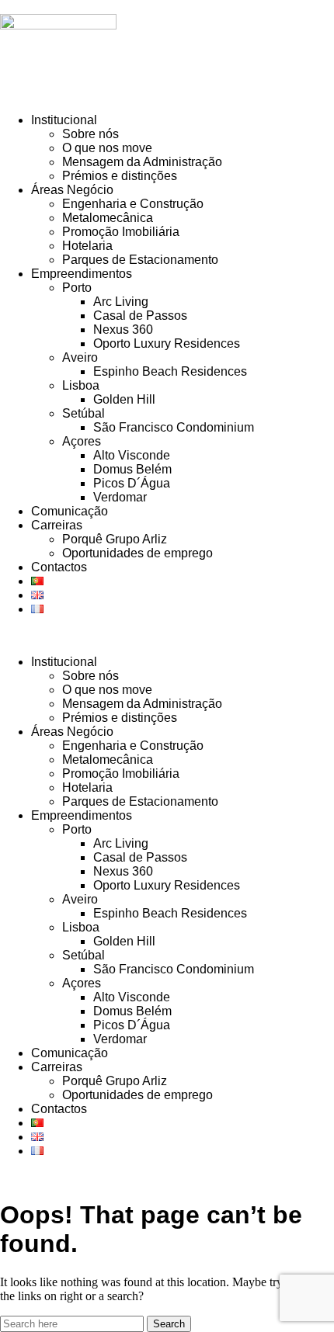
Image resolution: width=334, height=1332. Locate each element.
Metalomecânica (107, 217)
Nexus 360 (123, 329)
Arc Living (120, 301)
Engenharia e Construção (133, 203)
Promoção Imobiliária (120, 231)
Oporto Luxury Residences (166, 343)
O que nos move (107, 147)
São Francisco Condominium (173, 427)
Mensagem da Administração (142, 161)
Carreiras (56, 525)
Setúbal (83, 413)
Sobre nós (90, 133)
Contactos (59, 567)
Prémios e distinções (119, 175)
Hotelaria (87, 245)
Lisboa (80, 385)
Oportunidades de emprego (137, 553)
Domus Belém (132, 469)
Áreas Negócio (72, 189)
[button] (167, 636)
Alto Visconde (131, 455)
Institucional (64, 120)
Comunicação (69, 511)
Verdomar (120, 497)
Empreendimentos (81, 273)
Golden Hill (124, 399)
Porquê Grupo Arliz (114, 539)
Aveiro (80, 357)
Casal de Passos (140, 315)
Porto (77, 287)
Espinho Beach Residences (170, 371)
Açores (81, 441)
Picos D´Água (131, 483)
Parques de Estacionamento (140, 259)
